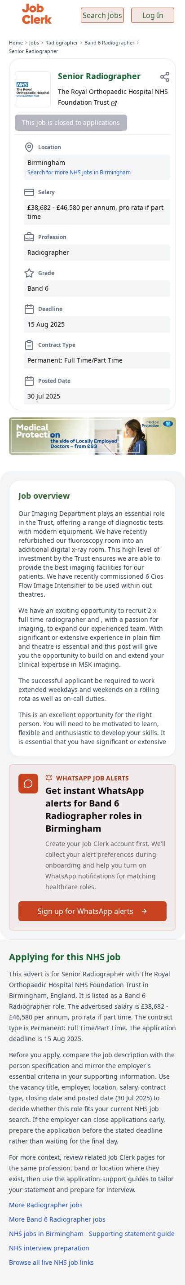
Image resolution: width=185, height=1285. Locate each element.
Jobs (34, 42)
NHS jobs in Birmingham (46, 1233)
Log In (152, 15)
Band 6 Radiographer (109, 42)
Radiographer (61, 42)
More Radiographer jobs (46, 1205)
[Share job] (164, 76)
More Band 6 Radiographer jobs (57, 1219)
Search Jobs (102, 15)
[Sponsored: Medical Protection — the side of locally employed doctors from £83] (92, 436)
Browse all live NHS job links (51, 1262)
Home (16, 42)
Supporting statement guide (132, 1233)
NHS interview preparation (49, 1248)
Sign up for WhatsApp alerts (85, 911)
